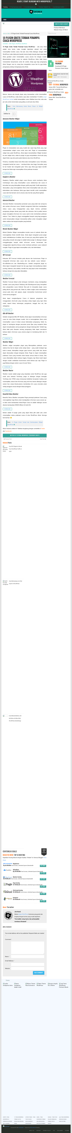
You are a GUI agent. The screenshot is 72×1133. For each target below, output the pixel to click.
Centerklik (5, 43)
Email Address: (9, 961)
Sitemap (67, 1130)
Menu (5, 19)
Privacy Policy (47, 1130)
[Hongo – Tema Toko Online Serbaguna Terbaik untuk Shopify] (53, 1049)
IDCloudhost (33, 1127)
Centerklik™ (21, 1127)
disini (50, 70)
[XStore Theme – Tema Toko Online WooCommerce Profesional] (30, 1049)
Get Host (43, 865)
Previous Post (8, 439)
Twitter (43, 428)
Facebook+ (8, 431)
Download (7, 173)
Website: (7, 968)
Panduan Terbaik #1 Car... (45, 7)
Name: (7, 956)
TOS (54, 1130)
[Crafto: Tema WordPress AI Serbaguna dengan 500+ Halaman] (8, 1049)
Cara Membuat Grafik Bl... (59, 7)
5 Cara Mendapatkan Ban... (30, 7)
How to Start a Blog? (61, 24)
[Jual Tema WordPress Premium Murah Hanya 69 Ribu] (64, 1049)
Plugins (13, 43)
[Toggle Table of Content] (13, 113)
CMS (8, 33)
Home (4, 33)
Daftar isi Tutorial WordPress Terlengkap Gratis (24, 435)
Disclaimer (60, 1130)
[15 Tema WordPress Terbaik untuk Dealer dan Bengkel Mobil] (19, 1049)
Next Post (42, 439)
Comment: (8, 939)
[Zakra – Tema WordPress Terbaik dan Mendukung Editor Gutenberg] (42, 1049)
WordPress (18, 43)
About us (31, 1130)
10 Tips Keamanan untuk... (15, 7)
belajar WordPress (23, 914)
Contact (38, 1130)
